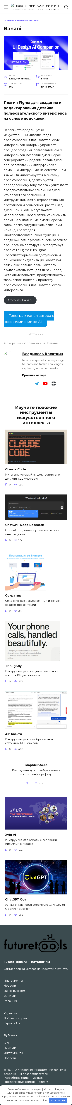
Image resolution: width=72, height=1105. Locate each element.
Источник (36, 334)
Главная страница (16, 20)
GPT (6, 1043)
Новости (10, 985)
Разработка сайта (16, 1077)
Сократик (13, 595)
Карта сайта (12, 1023)
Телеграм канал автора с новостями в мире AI (29, 318)
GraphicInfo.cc (36, 765)
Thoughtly (13, 666)
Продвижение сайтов (19, 1081)
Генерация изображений (23, 343)
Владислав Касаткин (42, 354)
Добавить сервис (16, 1018)
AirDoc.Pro (13, 734)
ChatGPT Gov (15, 899)
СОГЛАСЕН (58, 1100)
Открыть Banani (20, 300)
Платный (52, 343)
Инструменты (17, 62)
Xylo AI (10, 834)
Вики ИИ (10, 995)
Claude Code (15, 469)
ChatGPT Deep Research (24, 525)
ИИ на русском (14, 990)
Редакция (11, 1001)
